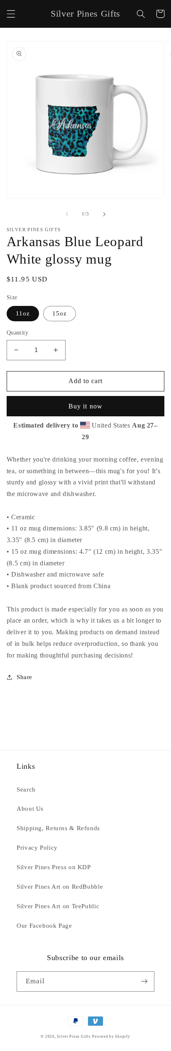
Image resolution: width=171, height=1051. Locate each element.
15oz (59, 313)
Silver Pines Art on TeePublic (58, 906)
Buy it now (85, 406)
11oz (23, 313)
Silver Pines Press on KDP (54, 867)
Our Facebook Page (44, 925)
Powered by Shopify (111, 1036)
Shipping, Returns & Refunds (58, 828)
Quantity (17, 333)
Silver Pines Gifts (73, 1036)
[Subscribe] (144, 981)
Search (26, 789)
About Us (30, 808)
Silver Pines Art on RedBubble (60, 886)
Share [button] (24, 677)
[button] (10, 13)
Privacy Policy (37, 847)
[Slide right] (104, 214)
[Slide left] (67, 214)
